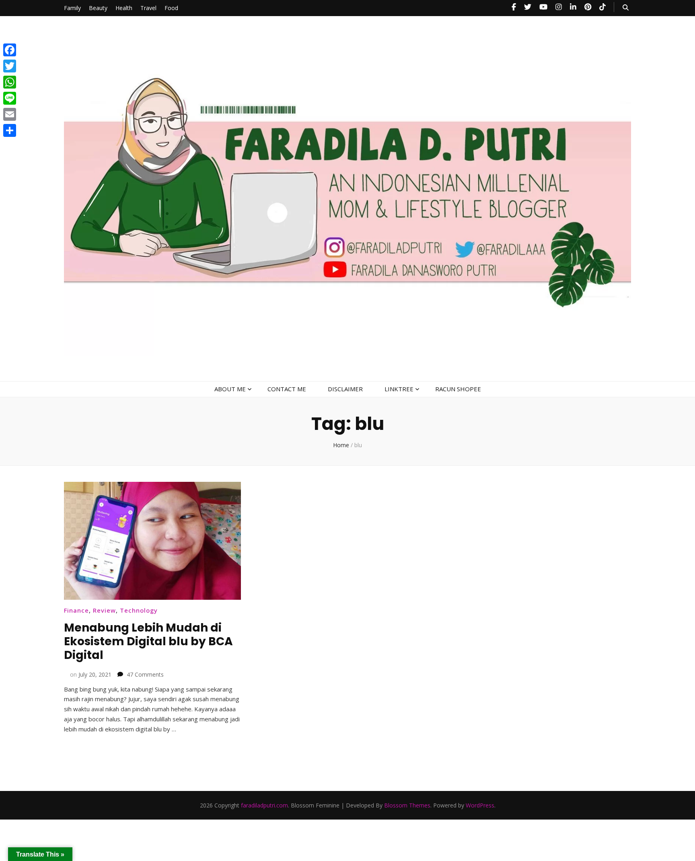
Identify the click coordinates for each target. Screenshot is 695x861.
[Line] (10, 98)
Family (72, 8)
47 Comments (145, 674)
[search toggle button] (626, 7)
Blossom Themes (407, 805)
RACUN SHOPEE (458, 389)
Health (123, 8)
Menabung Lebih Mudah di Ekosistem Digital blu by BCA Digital (148, 641)
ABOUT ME (230, 389)
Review (104, 610)
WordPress (480, 805)
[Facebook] (10, 50)
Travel (148, 8)
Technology (139, 610)
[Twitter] (10, 66)
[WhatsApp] (10, 82)
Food (171, 8)
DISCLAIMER (345, 389)
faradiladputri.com (264, 805)
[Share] (10, 130)
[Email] (10, 114)
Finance (76, 610)
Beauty (98, 8)
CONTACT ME (286, 389)
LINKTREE (399, 389)
